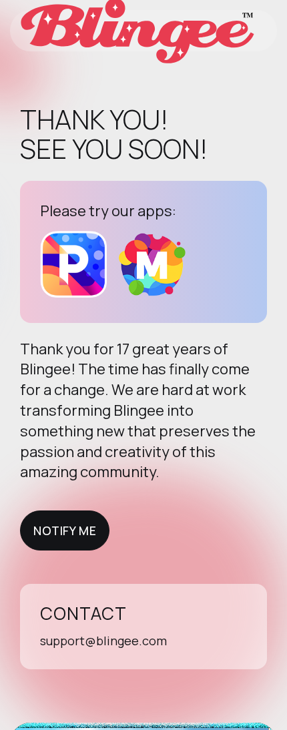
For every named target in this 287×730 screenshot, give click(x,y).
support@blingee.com (103, 641)
